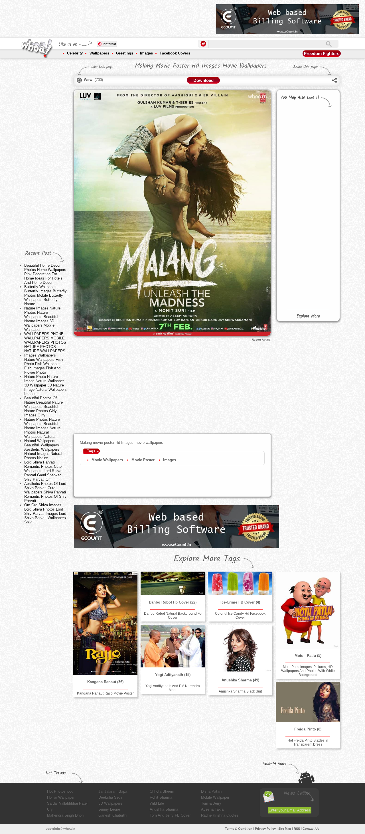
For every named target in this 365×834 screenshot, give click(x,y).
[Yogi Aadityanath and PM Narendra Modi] (172, 646)
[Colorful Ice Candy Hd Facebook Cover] (240, 583)
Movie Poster (143, 460)
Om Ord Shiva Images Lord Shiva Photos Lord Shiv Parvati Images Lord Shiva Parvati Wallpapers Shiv (45, 513)
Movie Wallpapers (107, 460)
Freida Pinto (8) (307, 729)
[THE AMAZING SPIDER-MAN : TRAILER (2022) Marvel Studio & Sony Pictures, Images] (322, 270)
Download (203, 80)
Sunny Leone (109, 809)
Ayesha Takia (212, 809)
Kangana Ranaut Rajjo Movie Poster (105, 693)
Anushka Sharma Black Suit (240, 691)
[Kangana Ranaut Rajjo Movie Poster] (105, 623)
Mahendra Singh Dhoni (65, 815)
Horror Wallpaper (60, 797)
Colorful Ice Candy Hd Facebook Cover (240, 616)
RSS (297, 828)
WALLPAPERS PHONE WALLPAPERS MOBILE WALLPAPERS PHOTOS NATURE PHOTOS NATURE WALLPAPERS (45, 342)
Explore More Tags (207, 559)
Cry (50, 809)
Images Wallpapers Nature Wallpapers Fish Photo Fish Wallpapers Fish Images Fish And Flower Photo (43, 364)
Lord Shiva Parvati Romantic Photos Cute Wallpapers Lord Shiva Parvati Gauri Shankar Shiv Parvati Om (43, 470)
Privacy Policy (265, 828)
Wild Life (157, 803)
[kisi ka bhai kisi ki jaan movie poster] (293, 162)
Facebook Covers (175, 53)
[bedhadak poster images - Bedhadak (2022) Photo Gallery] (293, 193)
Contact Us (311, 828)
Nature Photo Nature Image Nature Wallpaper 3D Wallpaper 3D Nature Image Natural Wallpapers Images (45, 385)
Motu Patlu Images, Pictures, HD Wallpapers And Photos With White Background (308, 671)
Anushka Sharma (164, 809)
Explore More (308, 316)
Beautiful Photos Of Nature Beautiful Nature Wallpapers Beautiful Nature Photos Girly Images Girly (43, 406)
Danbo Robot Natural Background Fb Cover (173, 616)
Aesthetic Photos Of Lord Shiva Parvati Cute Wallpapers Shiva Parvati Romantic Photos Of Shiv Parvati (45, 492)
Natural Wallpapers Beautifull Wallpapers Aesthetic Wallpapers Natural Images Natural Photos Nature (43, 449)
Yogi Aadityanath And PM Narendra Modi (172, 688)
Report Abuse (261, 339)
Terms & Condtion (238, 828)
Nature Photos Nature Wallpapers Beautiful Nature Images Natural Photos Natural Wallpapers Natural (42, 428)
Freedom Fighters (321, 53)
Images (146, 53)
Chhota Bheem (162, 791)
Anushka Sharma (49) (240, 680)
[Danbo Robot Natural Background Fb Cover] (172, 583)
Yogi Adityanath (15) (172, 675)
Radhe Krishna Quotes (219, 815)
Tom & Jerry (211, 803)
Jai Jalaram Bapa (112, 791)
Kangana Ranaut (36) (105, 682)
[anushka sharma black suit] (240, 649)
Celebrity (75, 53)
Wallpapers (99, 53)
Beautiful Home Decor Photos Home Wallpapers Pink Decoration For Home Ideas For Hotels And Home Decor (45, 274)
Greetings (124, 53)
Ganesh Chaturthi (112, 815)
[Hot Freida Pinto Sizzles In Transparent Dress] (308, 702)
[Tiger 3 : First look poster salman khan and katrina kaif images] (322, 179)
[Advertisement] (108, 17)
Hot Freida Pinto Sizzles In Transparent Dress (307, 742)
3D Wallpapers (110, 803)
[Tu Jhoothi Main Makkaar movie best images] (322, 156)
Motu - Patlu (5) (308, 655)
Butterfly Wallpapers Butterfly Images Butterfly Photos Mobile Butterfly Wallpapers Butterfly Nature (45, 295)
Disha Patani (211, 791)
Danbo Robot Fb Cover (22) (172, 602)
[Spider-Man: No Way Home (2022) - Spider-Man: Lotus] (293, 266)
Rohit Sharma (161, 797)
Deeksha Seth (110, 797)
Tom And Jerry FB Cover (170, 815)
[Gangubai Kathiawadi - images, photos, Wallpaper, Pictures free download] (322, 239)
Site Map (284, 828)
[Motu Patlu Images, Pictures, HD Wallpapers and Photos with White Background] (308, 610)
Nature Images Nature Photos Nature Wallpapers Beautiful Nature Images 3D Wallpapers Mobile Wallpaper (42, 319)
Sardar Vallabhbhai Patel (67, 803)
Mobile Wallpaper (215, 797)
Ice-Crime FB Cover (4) (240, 602)
